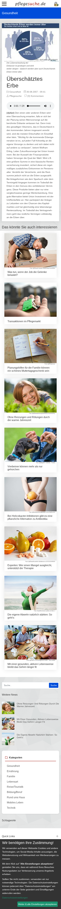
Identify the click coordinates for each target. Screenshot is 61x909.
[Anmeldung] (56, 4)
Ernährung (13, 771)
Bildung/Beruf (14, 792)
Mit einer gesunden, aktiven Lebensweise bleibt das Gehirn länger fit (37, 720)
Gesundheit (15, 92)
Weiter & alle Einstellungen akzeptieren (37, 904)
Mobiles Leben (15, 802)
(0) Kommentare (35, 96)
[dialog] (30, 874)
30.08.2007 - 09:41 (36, 92)
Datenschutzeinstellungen (15, 897)
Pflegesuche (15, 96)
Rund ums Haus (16, 797)
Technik (11, 807)
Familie (11, 776)
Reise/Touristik (15, 786)
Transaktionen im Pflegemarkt (24, 321)
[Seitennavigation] (4, 5)
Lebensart (12, 781)
